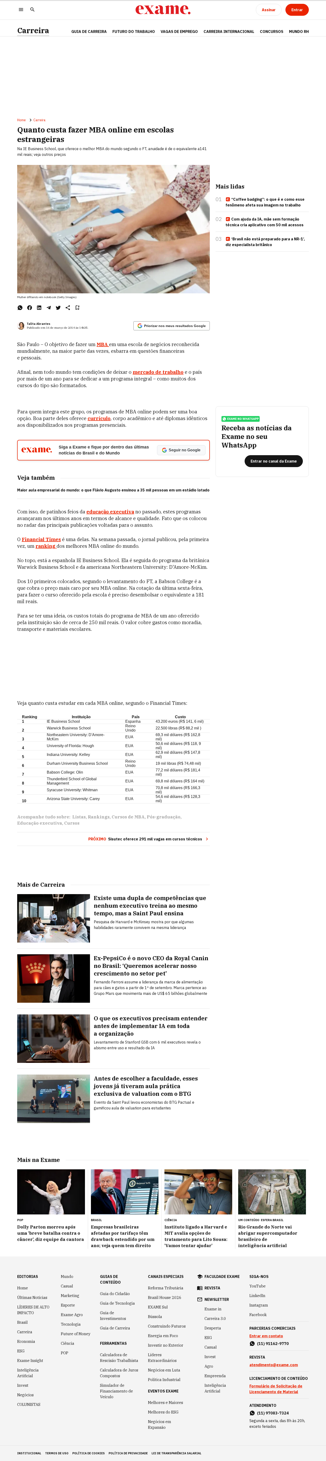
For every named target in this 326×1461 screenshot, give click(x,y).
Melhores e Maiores (165, 1402)
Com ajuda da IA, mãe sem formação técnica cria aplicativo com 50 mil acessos (265, 222)
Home (21, 120)
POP (64, 1352)
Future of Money (75, 1333)
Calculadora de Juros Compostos (119, 1373)
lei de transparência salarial (176, 1453)
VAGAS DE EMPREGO (179, 31)
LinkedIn (257, 1295)
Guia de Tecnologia (117, 1303)
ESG (21, 1351)
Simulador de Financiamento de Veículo (116, 1391)
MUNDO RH (299, 31)
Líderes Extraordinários (162, 1357)
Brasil (22, 1322)
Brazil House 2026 (164, 1297)
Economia (26, 1341)
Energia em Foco (163, 1335)
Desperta (213, 1328)
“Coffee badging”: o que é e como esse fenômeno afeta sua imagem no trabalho (265, 202)
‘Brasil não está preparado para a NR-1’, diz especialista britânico (265, 242)
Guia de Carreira (89, 31)
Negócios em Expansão (159, 1424)
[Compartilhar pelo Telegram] (49, 308)
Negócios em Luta (164, 1370)
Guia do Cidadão (115, 1293)
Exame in (213, 1309)
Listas (79, 817)
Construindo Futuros (167, 1326)
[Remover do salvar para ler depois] (77, 308)
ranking (46, 546)
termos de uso (56, 1453)
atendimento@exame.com (273, 1364)
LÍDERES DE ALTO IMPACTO (33, 1310)
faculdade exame (222, 1276)
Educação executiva (39, 823)
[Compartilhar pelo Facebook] (29, 308)
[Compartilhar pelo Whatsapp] (20, 308)
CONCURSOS (271, 31)
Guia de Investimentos (113, 1315)
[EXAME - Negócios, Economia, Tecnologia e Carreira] (163, 10)
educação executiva (110, 511)
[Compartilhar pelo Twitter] (58, 308)
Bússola (155, 1316)
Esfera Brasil (272, 1220)
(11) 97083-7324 (273, 1413)
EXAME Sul (158, 1307)
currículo (99, 418)
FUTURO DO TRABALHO (133, 31)
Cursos (71, 823)
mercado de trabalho (158, 372)
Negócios (25, 1394)
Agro (209, 1366)
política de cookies (88, 1453)
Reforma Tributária (165, 1288)
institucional (29, 1453)
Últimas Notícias (32, 1297)
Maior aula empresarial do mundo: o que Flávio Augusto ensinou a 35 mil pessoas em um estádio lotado (113, 490)
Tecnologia (71, 1324)
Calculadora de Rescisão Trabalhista (119, 1357)
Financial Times (41, 539)
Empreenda (215, 1375)
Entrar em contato (266, 1336)
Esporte (68, 1305)
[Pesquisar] (32, 10)
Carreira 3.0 (215, 1318)
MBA (103, 344)
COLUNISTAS (28, 1404)
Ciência (67, 1343)
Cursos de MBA (128, 817)
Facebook (258, 1314)
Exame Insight (30, 1360)
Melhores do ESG (163, 1412)
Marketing (70, 1295)
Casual (67, 1286)
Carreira (33, 30)
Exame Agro (72, 1314)
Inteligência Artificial (28, 1373)
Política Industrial (164, 1379)
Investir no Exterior (165, 1345)
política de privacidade (128, 1453)
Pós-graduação (163, 817)
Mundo (67, 1276)
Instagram (258, 1305)
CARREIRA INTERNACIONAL (229, 31)
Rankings (99, 817)
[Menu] (21, 10)
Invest (22, 1385)
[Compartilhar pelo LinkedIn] (39, 308)
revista (212, 1288)
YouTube (257, 1286)
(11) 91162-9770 (273, 1343)
